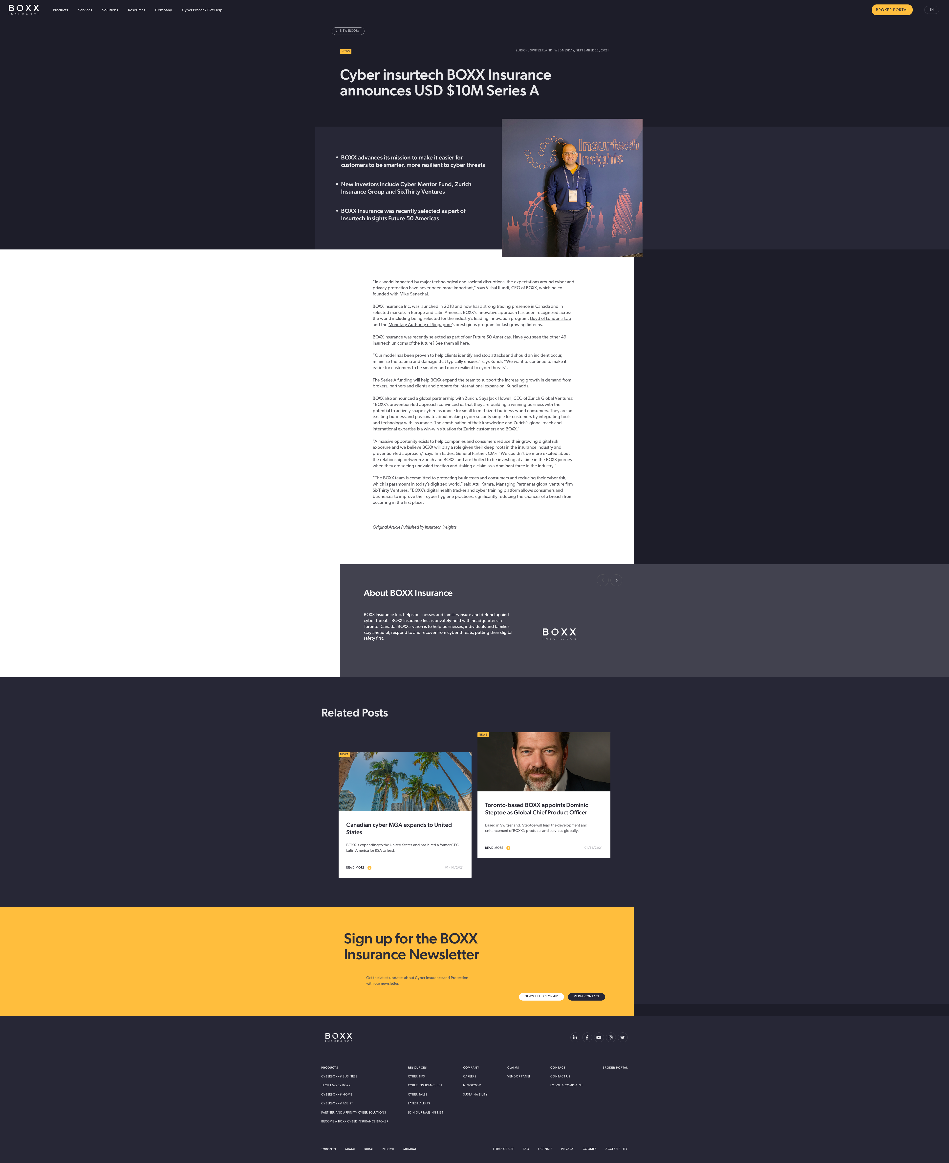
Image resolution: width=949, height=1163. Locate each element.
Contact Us (560, 1076)
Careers (469, 1076)
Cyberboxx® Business (339, 1076)
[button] (616, 580)
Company (163, 10)
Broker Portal (615, 1067)
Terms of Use (503, 1149)
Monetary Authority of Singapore (420, 325)
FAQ (526, 1149)
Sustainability (475, 1094)
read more (355, 867)
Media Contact (587, 996)
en (932, 9)
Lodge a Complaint (566, 1085)
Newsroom (472, 1085)
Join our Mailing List (425, 1112)
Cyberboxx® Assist (337, 1103)
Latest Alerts (419, 1103)
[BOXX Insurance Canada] (339, 1038)
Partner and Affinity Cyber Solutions (353, 1112)
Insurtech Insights (440, 527)
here (464, 343)
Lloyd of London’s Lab (550, 319)
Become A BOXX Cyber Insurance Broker (354, 1121)
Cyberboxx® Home (336, 1094)
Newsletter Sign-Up (541, 996)
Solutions (110, 10)
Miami (350, 1149)
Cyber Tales (417, 1094)
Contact (557, 1067)
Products (60, 10)
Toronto (328, 1149)
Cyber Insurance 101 (425, 1085)
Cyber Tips (416, 1076)
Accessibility (616, 1149)
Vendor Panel (519, 1076)
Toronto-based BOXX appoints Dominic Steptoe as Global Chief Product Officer (536, 808)
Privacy (567, 1149)
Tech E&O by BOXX (336, 1085)
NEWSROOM (349, 30)
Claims (513, 1067)
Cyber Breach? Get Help (202, 10)
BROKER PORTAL (892, 10)
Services (85, 10)
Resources (136, 10)
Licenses (545, 1149)
